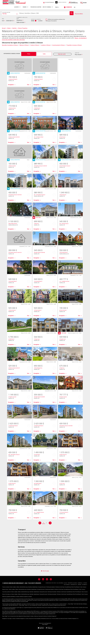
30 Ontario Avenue (63, 396)
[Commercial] (73, 2)
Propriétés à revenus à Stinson (74, 45)
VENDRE (24, 7)
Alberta (17, 587)
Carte (44, 54)
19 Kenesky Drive (62, 194)
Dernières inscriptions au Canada (26, 596)
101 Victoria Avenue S (12, 512)
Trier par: (77, 52)
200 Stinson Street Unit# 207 (14, 368)
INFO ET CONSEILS (47, 7)
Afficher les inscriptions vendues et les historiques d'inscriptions (55, 20)
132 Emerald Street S (12, 281)
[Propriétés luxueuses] (61, 2)
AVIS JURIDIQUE (67, 584)
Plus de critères (79, 13)
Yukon (81, 587)
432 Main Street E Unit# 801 (39, 396)
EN (74, 7)
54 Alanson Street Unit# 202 (14, 137)
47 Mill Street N (37, 108)
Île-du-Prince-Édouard (75, 587)
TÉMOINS (79, 584)
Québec (14, 587)
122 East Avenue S (12, 310)
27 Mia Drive (61, 368)
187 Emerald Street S (63, 252)
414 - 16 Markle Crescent (64, 281)
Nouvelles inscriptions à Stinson (10, 45)
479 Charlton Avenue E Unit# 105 (14, 252)
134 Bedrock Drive (12, 108)
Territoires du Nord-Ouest (60, 587)
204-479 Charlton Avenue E (64, 165)
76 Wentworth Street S (12, 79)
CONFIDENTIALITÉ (73, 584)
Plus (56, 7)
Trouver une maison (5, 587)
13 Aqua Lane (37, 339)
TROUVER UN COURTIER (35, 7)
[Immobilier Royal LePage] (14, 2)
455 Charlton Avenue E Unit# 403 (65, 425)
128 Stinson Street (12, 165)
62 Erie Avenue (62, 137)
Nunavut (84, 587)
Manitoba (30, 587)
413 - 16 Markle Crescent (39, 512)
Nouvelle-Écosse (68, 587)
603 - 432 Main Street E (63, 223)
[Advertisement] (70, 82)
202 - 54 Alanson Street (38, 137)
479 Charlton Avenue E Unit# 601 (40, 165)
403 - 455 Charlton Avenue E (14, 454)
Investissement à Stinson (58, 45)
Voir (28, 84)
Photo (28, 54)
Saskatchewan (35, 587)
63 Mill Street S (11, 339)
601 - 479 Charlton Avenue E (39, 194)
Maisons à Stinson (24, 45)
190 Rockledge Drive (38, 368)
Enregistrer (11, 84)
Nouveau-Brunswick (42, 587)
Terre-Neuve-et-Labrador (50, 587)
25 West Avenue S (63, 454)
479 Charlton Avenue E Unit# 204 (14, 194)
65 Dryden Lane (62, 339)
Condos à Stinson (34, 45)
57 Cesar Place (37, 454)
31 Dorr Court (62, 483)
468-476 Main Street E (12, 223)
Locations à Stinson (45, 45)
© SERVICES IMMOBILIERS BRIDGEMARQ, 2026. (15, 583)
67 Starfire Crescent (12, 396)
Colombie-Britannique (24, 587)
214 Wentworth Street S (13, 425)
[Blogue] (83, 2)
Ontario (11, 587)
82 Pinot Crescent (62, 310)
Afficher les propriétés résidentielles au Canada (10, 596)
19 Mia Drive (36, 223)
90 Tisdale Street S (37, 483)
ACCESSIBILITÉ (84, 584)
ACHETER (16, 7)
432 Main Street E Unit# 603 (39, 252)
